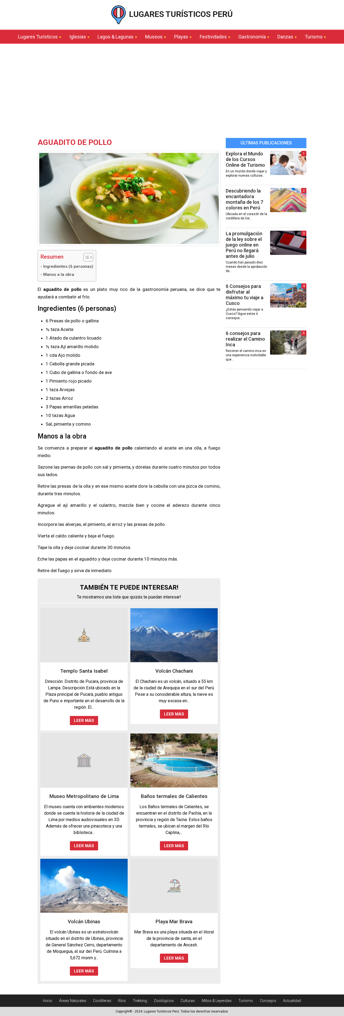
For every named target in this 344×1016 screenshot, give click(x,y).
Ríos (122, 1001)
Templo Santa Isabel (84, 671)
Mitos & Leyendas (217, 1001)
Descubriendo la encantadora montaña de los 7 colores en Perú (244, 199)
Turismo (313, 37)
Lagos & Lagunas (116, 37)
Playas (181, 37)
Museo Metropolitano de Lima (84, 796)
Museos (154, 37)
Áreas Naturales (72, 1001)
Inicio (47, 1001)
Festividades (213, 37)
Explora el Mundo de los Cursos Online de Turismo (245, 159)
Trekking (140, 1001)
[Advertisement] (172, 92)
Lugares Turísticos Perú (180, 14)
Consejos (268, 1001)
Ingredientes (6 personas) (68, 266)
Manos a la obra (58, 274)
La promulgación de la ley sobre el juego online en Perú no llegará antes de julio (244, 245)
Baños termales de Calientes (174, 796)
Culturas (188, 1001)
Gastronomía (252, 37)
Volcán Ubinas (84, 921)
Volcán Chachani (174, 671)
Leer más (84, 720)
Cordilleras (102, 1001)
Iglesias (77, 37)
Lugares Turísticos (38, 37)
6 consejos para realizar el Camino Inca (245, 338)
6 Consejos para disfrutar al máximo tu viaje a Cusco (244, 294)
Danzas (285, 37)
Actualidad (292, 1001)
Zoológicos (164, 1001)
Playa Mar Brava (174, 921)
